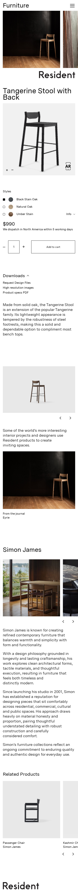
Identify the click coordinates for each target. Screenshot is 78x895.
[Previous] (60, 418)
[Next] (70, 418)
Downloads (14, 275)
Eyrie (14, 515)
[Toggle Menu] (72, 5)
